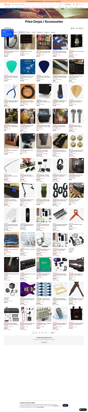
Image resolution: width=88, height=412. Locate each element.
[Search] (60, 4)
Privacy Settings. (40, 407)
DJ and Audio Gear (44, 7)
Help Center (81, 7)
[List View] (73, 28)
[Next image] (17, 42)
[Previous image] (5, 42)
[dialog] (44, 405)
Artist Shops (71, 7)
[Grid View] (71, 28)
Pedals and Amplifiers (18, 7)
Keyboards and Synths (26, 7)
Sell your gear (68, 4)
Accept (65, 405)
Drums (39, 7)
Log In (83, 4)
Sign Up (80, 4)
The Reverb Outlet (7, 7)
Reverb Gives (77, 7)
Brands (60, 7)
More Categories (51, 7)
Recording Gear (34, 7)
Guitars (13, 7)
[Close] (12, 31)
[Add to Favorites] (12, 28)
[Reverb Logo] (7, 4)
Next (52, 332)
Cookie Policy (55, 405)
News (63, 7)
